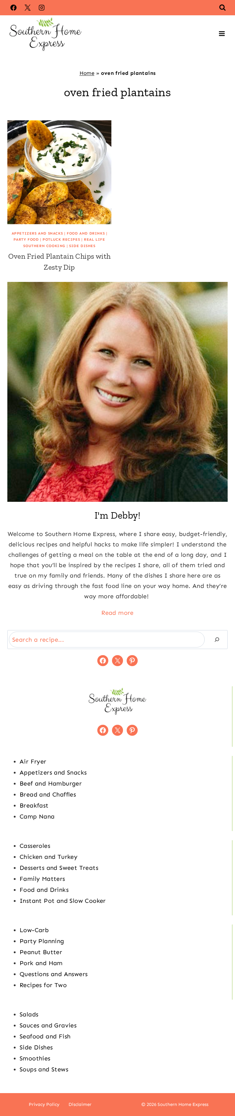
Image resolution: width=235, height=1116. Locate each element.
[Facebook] (13, 8)
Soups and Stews (44, 1069)
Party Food (26, 239)
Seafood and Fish (45, 1036)
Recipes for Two (43, 985)
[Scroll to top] (220, 1091)
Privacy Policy (44, 1104)
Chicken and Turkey (48, 856)
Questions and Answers (54, 974)
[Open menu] (222, 34)
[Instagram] (41, 8)
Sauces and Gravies (48, 1025)
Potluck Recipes (61, 239)
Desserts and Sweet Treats (59, 867)
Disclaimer (80, 1104)
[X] (27, 8)
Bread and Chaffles (48, 794)
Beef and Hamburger (51, 783)
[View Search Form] (222, 7)
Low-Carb (34, 930)
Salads (29, 1014)
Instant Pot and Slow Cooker (63, 900)
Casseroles (35, 845)
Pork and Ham (41, 963)
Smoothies (35, 1058)
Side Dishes (82, 246)
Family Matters (42, 878)
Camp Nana (37, 816)
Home (87, 73)
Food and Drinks (86, 233)
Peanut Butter (41, 952)
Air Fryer (33, 761)
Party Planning (42, 941)
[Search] (217, 639)
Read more (117, 612)
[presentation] (59, 172)
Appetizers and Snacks (37, 233)
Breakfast (34, 805)
